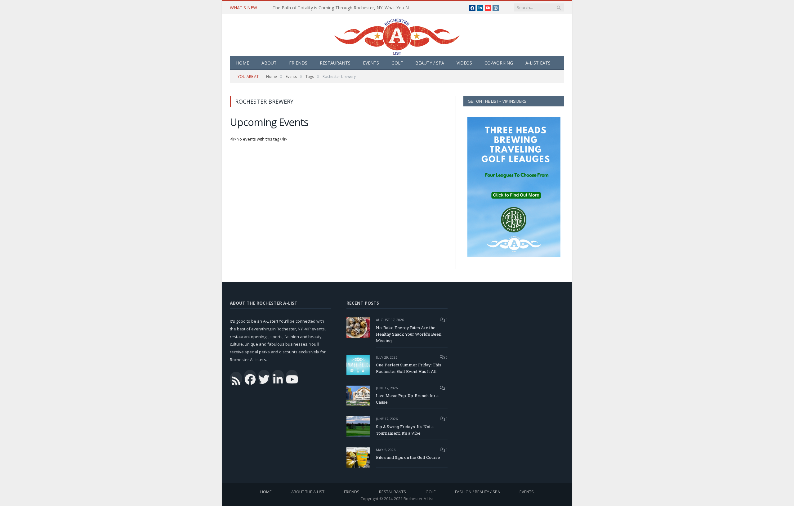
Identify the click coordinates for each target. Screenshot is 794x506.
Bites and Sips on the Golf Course (408, 457)
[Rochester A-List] (397, 35)
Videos (464, 63)
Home (242, 63)
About (269, 63)
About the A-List (307, 492)
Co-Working (498, 63)
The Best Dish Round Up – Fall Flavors (311, 8)
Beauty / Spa (429, 63)
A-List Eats (538, 63)
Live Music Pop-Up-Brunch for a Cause (407, 399)
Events (371, 63)
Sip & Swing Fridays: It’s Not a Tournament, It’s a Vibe (405, 430)
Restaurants (335, 63)
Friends (298, 63)
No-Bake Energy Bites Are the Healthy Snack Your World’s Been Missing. (408, 334)
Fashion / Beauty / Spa (477, 492)
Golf (397, 63)
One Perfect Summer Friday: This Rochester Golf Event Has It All (408, 368)
